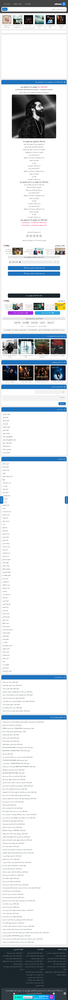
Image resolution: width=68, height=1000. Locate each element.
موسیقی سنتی (6, 452)
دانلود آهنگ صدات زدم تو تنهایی (11, 859)
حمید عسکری (5, 515)
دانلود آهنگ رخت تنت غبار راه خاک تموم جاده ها (15, 811)
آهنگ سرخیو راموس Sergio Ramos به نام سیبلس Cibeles (18, 728)
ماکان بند (4, 642)
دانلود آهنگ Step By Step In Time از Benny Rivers (16, 751)
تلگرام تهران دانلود (46, 313)
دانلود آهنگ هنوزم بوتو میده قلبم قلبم (12, 821)
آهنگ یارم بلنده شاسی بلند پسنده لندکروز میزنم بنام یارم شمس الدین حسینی (34, 966)
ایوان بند (4, 486)
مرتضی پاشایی (6, 626)
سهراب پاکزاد (5, 562)
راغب (3, 524)
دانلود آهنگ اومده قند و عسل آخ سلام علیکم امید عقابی (17, 929)
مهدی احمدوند (6, 633)
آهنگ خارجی (6, 421)
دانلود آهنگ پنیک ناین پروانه (10, 682)
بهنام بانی (4, 499)
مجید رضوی (5, 620)
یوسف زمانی (5, 668)
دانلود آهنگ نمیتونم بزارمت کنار (10, 846)
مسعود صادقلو (6, 569)
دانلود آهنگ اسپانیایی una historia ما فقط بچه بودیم (16, 936)
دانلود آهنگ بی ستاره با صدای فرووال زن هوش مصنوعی (17, 692)
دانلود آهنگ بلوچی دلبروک (9, 805)
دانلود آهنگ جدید (42, 87)
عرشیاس (4, 591)
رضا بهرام (4, 527)
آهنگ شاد (28, 4)
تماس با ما (7, 4)
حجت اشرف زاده (6, 511)
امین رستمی (5, 464)
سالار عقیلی (5, 540)
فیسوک (49, 323)
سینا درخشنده (6, 547)
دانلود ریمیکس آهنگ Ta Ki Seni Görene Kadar (15, 760)
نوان (3, 661)
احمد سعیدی (5, 470)
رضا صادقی (5, 531)
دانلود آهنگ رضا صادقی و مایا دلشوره (12, 725)
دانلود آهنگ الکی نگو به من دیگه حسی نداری (14, 776)
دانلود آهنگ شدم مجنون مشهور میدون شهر (14, 779)
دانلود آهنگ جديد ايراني (44, 330)
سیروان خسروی (6, 559)
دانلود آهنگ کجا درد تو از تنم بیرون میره (13, 802)
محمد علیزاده (5, 614)
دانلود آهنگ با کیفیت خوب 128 (33, 273)
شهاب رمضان (5, 566)
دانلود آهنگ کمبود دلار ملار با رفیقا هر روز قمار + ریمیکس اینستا (19, 814)
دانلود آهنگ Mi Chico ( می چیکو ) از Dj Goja (14, 830)
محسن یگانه (5, 652)
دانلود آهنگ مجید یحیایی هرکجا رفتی (12, 685)
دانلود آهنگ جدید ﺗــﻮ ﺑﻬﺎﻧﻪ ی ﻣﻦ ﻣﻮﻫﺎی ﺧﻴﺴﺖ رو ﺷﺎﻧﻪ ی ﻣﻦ (19, 818)
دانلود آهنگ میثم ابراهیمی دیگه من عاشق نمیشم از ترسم (18, 695)
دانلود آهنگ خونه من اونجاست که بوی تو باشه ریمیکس (17, 849)
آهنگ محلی (6, 430)
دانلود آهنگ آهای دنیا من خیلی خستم (12, 916)
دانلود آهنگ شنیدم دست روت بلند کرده (13, 894)
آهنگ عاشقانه (17, 4)
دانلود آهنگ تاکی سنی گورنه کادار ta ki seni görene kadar (17, 747)
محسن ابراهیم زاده (7, 645)
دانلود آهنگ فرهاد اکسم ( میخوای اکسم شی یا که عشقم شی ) (19, 701)
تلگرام (16, 323)
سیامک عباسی (6, 543)
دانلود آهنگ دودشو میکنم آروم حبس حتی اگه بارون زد (16, 862)
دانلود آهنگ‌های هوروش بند (34, 295)
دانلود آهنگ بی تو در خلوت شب (10, 904)
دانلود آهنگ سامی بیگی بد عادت (10, 913)
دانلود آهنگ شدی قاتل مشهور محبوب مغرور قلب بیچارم (17, 840)
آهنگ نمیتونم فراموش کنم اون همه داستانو (14, 731)
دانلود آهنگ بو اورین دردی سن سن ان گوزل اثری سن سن (17, 757)
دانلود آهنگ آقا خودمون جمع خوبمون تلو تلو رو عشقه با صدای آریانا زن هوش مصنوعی (35, 955)
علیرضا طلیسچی (6, 572)
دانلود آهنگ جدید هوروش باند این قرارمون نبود (49, 82)
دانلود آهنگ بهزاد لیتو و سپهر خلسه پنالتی (14, 698)
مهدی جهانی (5, 636)
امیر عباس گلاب (6, 483)
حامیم (4, 508)
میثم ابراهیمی (6, 655)
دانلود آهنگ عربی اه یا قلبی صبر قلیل (12, 827)
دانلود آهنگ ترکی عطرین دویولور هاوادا (12, 744)
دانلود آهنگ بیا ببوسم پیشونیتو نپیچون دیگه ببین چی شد (17, 910)
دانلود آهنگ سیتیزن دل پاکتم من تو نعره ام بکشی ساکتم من (18, 926)
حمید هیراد (5, 518)
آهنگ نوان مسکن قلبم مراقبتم (10, 735)
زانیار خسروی (5, 534)
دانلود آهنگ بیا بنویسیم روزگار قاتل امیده (13, 923)
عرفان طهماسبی (6, 575)
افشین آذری (5, 467)
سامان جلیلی (5, 537)
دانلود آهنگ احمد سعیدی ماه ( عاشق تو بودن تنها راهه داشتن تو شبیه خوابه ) (23, 722)
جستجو (5, 9)
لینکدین (33, 323)
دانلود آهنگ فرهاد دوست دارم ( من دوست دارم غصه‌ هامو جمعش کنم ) (21, 888)
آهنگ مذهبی (6, 433)
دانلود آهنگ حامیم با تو (59, 964)
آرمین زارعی (5, 492)
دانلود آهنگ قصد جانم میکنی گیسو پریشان (13, 824)
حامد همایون (5, 505)
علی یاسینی (5, 578)
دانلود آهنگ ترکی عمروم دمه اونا (10, 741)
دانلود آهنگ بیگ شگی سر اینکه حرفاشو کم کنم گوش (16, 837)
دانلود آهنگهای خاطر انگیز (9, 440)
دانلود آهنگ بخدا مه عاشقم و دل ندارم (12, 808)
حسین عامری (5, 521)
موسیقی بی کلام (7, 449)
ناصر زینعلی (5, 658)
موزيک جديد (15, 330)
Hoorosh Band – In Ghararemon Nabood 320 (34, 223)
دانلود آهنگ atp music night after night (13, 773)
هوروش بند (7, 330)
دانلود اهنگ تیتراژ (7, 443)
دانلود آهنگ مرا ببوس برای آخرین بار (12, 856)
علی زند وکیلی (6, 588)
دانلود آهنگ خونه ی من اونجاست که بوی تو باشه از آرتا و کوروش (19, 792)
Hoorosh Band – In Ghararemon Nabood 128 (34, 225)
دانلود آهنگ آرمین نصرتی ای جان (34, 961)
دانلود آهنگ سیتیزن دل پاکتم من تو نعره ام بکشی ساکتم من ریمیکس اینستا (22, 939)
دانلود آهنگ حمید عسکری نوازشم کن (12, 708)
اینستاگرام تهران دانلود (19, 313)
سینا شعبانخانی (6, 553)
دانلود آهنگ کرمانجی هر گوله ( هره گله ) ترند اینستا (16, 795)
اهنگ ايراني (55, 330)
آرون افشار (5, 489)
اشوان (4, 473)
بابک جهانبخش (6, 495)
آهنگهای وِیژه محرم (8, 436)
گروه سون (5, 610)
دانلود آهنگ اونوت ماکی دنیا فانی (10, 738)
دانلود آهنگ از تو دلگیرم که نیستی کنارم (13, 875)
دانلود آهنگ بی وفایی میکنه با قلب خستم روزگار (15, 834)
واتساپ (24, 323)
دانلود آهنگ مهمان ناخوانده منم (10, 878)
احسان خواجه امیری (7, 476)
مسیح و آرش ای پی (7, 629)
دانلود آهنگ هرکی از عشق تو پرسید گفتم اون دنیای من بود (17, 786)
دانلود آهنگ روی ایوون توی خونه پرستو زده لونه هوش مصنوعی (19, 798)
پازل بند (4, 502)
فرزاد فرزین (5, 601)
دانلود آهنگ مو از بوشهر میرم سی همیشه (13, 843)
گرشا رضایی (5, 607)
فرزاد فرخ (4, 598)
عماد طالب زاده (6, 594)
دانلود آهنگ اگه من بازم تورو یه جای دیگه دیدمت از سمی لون (18, 901)
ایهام (3, 480)
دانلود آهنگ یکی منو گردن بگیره (10, 907)
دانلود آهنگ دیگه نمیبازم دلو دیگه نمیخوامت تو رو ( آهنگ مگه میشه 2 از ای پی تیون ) (25, 932)
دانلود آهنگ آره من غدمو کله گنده (11, 891)
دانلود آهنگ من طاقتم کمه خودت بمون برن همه (15, 872)
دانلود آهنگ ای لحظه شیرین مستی (11, 881)
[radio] (40, 236)
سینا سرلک (5, 550)
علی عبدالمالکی (6, 585)
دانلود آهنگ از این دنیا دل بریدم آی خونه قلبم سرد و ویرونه (18, 942)
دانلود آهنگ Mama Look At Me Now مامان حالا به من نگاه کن (19, 766)
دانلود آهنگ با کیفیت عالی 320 (33, 268)
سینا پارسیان (5, 556)
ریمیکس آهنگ (7, 446)
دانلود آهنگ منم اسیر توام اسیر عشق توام (13, 770)
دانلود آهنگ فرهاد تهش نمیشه (11, 688)
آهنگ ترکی (5, 417)
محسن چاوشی (6, 649)
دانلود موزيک (22, 330)
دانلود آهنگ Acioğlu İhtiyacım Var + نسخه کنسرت (16, 763)
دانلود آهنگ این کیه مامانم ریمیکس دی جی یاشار (15, 885)
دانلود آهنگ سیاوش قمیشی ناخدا (11, 704)
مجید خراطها (5, 623)
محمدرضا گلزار (6, 617)
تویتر (41, 323)
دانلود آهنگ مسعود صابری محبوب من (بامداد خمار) (16, 711)
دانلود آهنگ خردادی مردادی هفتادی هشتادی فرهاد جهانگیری (18, 853)
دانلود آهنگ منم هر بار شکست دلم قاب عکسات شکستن (17, 782)
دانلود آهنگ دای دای (7, 754)
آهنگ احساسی (42, 326)
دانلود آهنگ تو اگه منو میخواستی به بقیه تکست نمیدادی (17, 920)
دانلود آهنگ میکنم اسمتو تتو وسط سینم (13, 897)
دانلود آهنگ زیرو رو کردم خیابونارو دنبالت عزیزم (15, 789)
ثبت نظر (62, 404)
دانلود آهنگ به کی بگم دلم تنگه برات (12, 869)
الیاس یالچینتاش (6, 671)
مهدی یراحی (5, 639)
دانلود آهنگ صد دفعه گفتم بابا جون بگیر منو (14, 865)
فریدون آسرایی (6, 604)
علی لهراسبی (5, 582)
